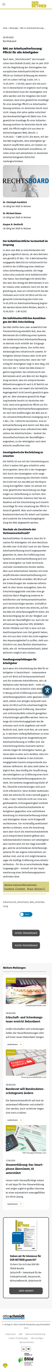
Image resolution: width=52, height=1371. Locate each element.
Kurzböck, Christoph (15, 889)
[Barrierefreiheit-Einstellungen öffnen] (47, 690)
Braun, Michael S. (36, 889)
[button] (5, 1366)
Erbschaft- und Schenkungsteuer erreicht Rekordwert (26, 1012)
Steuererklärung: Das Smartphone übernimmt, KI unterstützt (26, 1166)
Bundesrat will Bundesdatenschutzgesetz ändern (26, 1086)
